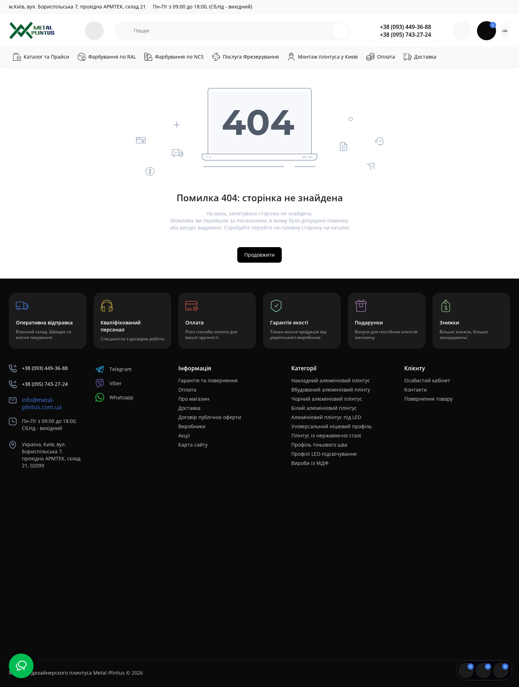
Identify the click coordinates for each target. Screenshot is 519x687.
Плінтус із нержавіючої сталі (326, 435)
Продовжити (259, 254)
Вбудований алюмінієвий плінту (330, 389)
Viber (115, 383)
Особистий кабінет (427, 380)
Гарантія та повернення (208, 380)
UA (504, 30)
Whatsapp (121, 397)
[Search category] (124, 30)
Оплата (187, 389)
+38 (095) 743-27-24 (405, 34)
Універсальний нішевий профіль (331, 426)
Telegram (120, 369)
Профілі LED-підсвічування (324, 453)
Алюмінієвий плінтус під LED (326, 417)
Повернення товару (428, 398)
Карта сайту (193, 444)
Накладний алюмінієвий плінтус (330, 380)
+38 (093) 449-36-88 (405, 26)
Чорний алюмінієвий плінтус (326, 398)
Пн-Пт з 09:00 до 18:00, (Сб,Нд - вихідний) (202, 6)
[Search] (325, 30)
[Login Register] (462, 30)
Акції (184, 435)
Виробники (191, 426)
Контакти (415, 389)
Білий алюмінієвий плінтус (324, 408)
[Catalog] (94, 30)
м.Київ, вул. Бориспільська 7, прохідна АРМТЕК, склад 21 (77, 6)
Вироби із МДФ (309, 463)
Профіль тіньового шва (319, 444)
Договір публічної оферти (209, 417)
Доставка (189, 408)
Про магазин (193, 398)
